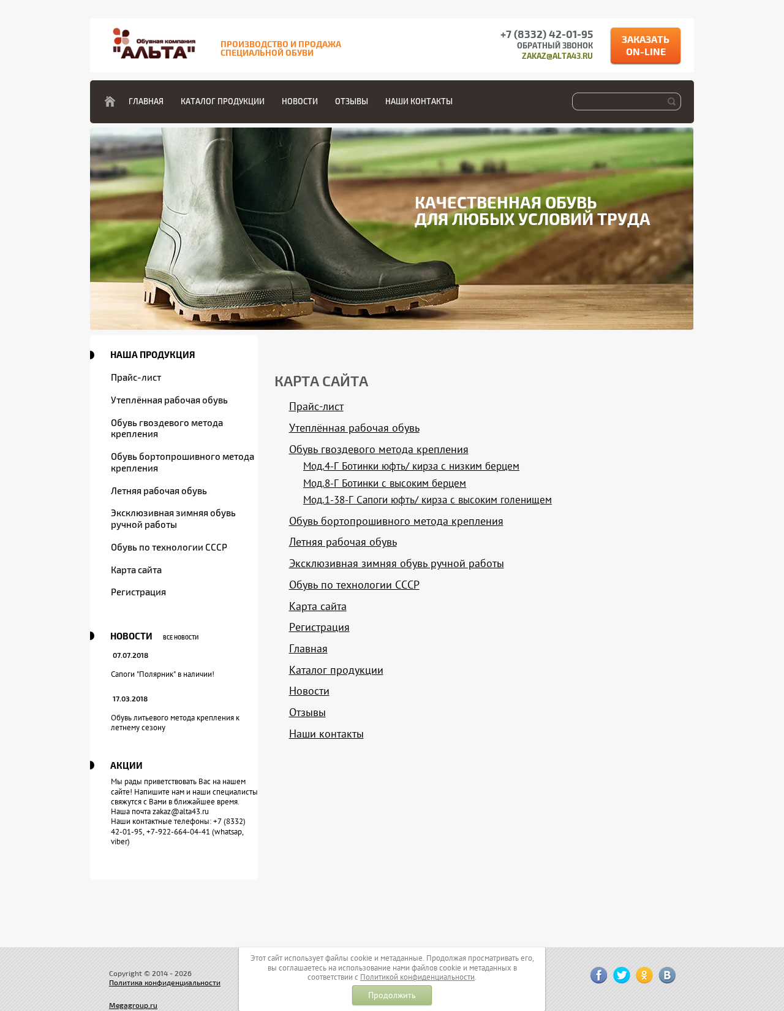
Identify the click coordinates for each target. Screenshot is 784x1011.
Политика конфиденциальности (165, 983)
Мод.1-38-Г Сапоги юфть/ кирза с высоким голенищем (427, 499)
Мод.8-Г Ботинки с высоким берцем (384, 483)
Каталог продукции (223, 102)
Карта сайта (136, 570)
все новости (180, 638)
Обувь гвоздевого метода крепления (167, 429)
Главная (146, 102)
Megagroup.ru (133, 1005)
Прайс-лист (136, 377)
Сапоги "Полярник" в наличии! (162, 674)
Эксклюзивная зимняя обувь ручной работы (173, 519)
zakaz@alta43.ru (557, 56)
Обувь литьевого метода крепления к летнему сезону (175, 722)
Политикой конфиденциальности (417, 977)
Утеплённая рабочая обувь (169, 400)
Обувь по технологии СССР (169, 547)
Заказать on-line (645, 46)
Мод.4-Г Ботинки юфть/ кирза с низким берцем (411, 466)
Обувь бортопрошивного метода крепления (182, 462)
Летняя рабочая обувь (159, 491)
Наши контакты (419, 102)
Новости (300, 102)
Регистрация (138, 592)
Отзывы (351, 102)
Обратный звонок (555, 46)
